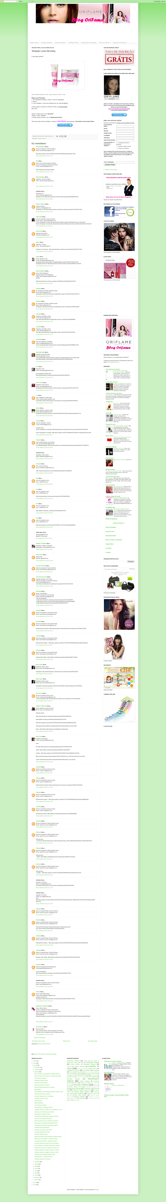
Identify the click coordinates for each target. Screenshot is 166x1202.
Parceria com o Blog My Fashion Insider (44, 1154)
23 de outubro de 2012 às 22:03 (44, 571)
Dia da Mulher (80, 1072)
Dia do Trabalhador (89, 1072)
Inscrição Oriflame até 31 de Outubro (44, 1096)
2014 (34, 1061)
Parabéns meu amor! (119, 448)
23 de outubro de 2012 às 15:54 (44, 484)
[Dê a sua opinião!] (62, 136)
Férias (72, 1076)
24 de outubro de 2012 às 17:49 (44, 787)
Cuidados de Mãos (81, 1068)
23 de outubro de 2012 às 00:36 (44, 415)
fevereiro (37, 1177)
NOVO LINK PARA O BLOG (120, 497)
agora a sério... (110, 435)
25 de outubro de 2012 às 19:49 (44, 959)
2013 (34, 1063)
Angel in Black (110, 544)
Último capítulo (109, 478)
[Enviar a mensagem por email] (60, 136)
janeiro (37, 1179)
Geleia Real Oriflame (91, 1076)
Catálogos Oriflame (89, 1064)
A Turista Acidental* (111, 447)
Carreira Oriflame (60, 42)
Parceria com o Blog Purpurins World (44, 1112)
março (36, 1175)
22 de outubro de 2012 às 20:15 (44, 251)
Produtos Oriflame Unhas (41, 1134)
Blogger (97, 1189)
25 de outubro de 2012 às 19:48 (44, 945)
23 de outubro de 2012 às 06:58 (44, 447)
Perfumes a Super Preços (41, 1080)
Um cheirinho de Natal (40, 1105)
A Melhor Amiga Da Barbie (113, 496)
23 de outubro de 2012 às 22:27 (44, 645)
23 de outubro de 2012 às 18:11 (44, 549)
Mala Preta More (38, 1103)
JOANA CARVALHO (41, 706)
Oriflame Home (84, 1082)
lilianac (38, 242)
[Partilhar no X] (64, 136)
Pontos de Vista (110, 531)
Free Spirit (108, 548)
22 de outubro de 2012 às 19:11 (44, 226)
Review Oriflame (78, 1093)
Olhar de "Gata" (117, 414)
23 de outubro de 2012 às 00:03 (44, 377)
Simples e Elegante (41, 543)
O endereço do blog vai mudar (121, 425)
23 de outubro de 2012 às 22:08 (44, 586)
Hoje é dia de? (38, 1100)
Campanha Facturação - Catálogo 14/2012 (45, 1141)
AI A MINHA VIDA (110, 507)
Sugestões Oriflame (92, 1093)
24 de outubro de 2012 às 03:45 (44, 731)
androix (38, 991)
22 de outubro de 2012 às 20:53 (44, 266)
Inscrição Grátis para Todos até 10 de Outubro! (46, 1143)
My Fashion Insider (111, 535)
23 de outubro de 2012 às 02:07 (44, 435)
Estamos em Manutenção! (118, 1085)
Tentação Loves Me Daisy (41, 1098)
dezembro (37, 1067)
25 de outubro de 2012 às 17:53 (44, 887)
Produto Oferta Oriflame (82, 1091)
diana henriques (40, 177)
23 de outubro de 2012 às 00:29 (44, 403)
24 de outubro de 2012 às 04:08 (44, 761)
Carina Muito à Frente (111, 382)
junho (36, 1168)
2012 (34, 1065)
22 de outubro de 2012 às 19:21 (44, 237)
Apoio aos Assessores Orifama (112, 1061)
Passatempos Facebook (91, 1086)
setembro (37, 1161)
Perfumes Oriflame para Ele (81, 1090)
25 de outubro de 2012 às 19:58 (44, 975)
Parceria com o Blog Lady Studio (43, 1130)
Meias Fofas (37, 1089)
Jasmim (38, 421)
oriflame (75, 1082)
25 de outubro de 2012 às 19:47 (44, 914)
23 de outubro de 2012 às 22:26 (44, 616)
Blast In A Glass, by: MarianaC (114, 540)
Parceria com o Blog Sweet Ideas (43, 1118)
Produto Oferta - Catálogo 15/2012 (43, 1107)
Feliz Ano (93, 1075)
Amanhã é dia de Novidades (41, 1127)
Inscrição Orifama (109, 1072)
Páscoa (95, 1085)
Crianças (69, 1066)
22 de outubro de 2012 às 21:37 (44, 334)
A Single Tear (109, 401)
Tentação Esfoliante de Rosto (42, 1132)
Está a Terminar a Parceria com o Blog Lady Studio (47, 1076)
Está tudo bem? (109, 394)
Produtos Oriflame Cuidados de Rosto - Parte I (46, 1152)
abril (36, 1173)
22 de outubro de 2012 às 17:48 (44, 172)
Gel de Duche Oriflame (40, 1078)
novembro (37, 1069)
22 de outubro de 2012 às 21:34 (44, 296)
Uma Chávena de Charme (113, 369)
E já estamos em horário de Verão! (114, 471)
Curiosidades (86, 1070)
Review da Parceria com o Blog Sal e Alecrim (46, 1121)
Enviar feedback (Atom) (44, 1044)
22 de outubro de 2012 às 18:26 (44, 199)
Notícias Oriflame (85, 1081)
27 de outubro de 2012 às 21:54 (44, 1001)
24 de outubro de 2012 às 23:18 (44, 875)
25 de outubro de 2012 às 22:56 (44, 986)
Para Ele (69, 1085)
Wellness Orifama (109, 1083)
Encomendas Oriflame (72, 1075)
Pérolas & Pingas (110, 469)
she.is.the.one (40, 1026)
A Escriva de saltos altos (112, 476)
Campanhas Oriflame (92, 1062)
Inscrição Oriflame (46, 42)
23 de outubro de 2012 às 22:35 (44, 688)
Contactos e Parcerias (119, 42)
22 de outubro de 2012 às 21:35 (44, 321)
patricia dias (39, 554)
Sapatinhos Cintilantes (42, 1006)
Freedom (108, 552)
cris (37, 395)
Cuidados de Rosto (73, 1070)
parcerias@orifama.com (113, 362)
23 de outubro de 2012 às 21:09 (44, 560)
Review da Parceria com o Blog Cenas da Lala (46, 1147)
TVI (74, 1098)
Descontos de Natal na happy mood (122, 437)
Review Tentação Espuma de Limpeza (44, 1087)
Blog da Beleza (110, 458)
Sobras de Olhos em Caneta (41, 1085)
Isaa (37, 478)
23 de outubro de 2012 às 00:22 (44, 390)
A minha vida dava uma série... (114, 393)
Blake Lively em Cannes (119, 459)
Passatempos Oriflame (74, 1088)
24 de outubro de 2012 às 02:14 (44, 701)
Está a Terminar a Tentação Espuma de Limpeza (47, 1145)
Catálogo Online (73, 42)
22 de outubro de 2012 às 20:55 (44, 283)
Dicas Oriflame (78, 1073)
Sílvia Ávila (39, 736)
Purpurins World (110, 485)
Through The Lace (110, 424)
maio (36, 1170)
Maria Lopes (39, 664)
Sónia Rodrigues (40, 271)
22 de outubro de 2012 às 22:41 (44, 347)
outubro (37, 1071)
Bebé (82, 1062)
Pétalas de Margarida (111, 519)
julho (36, 1166)
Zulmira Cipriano (40, 204)
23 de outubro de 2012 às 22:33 (44, 673)
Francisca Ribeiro (41, 565)
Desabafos (96, 1070)
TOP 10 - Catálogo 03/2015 (118, 1062)
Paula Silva (39, 216)
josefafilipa (39, 339)
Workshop (75, 1100)
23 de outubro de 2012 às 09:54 (44, 458)
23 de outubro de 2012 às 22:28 (44, 659)
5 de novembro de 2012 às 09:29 (44, 1034)
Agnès (37, 256)
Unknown (38, 288)
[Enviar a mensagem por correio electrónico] (57, 136)
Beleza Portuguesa (111, 527)
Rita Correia (39, 693)
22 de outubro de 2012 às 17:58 (44, 186)
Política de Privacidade (111, 169)
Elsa (37, 161)
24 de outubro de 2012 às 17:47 (44, 773)
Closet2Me (109, 413)
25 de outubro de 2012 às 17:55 (44, 903)
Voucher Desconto (93, 1098)
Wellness (69, 1100)
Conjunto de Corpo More (40, 1082)
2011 (34, 1182)
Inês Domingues (40, 146)
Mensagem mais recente (38, 1041)
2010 (34, 1184)
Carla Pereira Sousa (41, 577)
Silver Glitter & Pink (118, 486)
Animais (86, 1060)
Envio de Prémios (104, 42)
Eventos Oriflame (84, 1075)
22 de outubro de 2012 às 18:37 (44, 211)
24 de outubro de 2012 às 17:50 (44, 816)
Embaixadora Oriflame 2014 (91, 1073)
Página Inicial (34, 42)
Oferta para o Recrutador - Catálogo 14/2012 (46, 1138)
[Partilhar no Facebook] (65, 136)
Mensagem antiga (92, 1041)
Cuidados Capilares (79, 1066)
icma (37, 366)
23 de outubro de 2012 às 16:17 (44, 538)
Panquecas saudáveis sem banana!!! (122, 383)
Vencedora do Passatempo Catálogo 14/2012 (46, 1116)
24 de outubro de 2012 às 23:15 (44, 827)
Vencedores (81, 1098)
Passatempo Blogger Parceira (74, 1086)
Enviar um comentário (39, 1037)
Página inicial (66, 1041)
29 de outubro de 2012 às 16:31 (44, 1021)
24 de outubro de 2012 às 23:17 (44, 843)
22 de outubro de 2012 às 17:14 (44, 156)
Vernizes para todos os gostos (42, 1094)
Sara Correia (39, 382)
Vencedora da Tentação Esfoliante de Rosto (45, 1123)
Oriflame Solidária (94, 1082)
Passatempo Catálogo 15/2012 (42, 1114)
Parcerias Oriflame (80, 1085)
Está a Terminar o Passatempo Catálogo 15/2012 (47, 1073)
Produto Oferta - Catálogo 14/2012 (43, 1156)
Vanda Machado (40, 352)
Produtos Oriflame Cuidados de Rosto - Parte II (46, 1150)
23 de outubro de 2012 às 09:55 (44, 473)
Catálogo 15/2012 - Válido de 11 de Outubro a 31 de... (48, 1109)
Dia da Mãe (72, 1072)
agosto (37, 1164)
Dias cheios (116, 403)
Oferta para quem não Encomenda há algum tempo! (48, 1136)
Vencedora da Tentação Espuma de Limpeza (46, 1125)
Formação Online (80, 1076)
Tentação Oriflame (41, 138)
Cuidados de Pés (92, 1068)
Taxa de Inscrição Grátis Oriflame (76, 1095)
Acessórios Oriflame (73, 1061)
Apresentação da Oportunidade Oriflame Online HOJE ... (49, 1091)
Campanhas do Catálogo (88, 42)
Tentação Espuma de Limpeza (42, 1159)
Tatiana (38, 408)
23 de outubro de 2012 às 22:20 (44, 605)
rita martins (39, 231)
